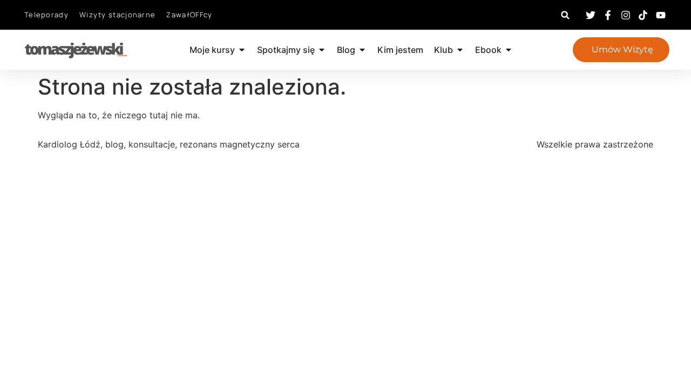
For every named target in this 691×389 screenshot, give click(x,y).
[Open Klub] (460, 49)
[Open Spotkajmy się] (321, 49)
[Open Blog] (362, 49)
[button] (565, 14)
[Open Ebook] (508, 49)
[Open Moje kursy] (242, 49)
